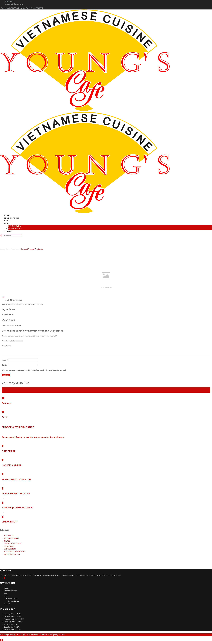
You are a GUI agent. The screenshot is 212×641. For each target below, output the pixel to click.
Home (6, 215)
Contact (8, 231)
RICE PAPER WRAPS (11, 538)
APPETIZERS (9, 536)
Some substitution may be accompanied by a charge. (33, 437)
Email (5, 365)
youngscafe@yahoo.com (14, 4)
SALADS (7, 541)
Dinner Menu (15, 229)
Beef (4, 417)
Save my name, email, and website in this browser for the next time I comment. (34, 370)
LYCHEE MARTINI (11, 465)
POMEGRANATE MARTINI (16, 479)
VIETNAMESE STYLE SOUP (14, 551)
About (7, 221)
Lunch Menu (14, 226)
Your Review (7, 346)
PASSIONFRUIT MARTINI (16, 493)
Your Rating (6, 341)
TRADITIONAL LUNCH (12, 544)
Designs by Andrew (57, 635)
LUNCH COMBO (10, 549)
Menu (6, 223)
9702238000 (9, 1)
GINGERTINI (8, 451)
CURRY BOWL (9, 546)
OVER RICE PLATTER (12, 554)
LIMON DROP (9, 521)
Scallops (6, 403)
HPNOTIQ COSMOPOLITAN (17, 507)
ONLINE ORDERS (11, 218)
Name (5, 360)
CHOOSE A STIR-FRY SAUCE (18, 427)
